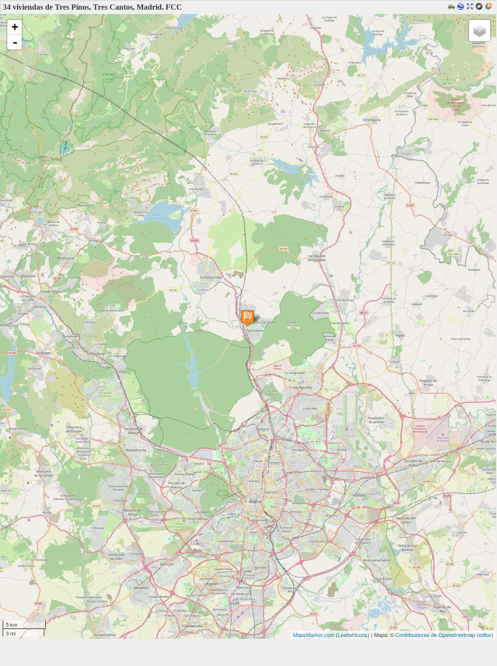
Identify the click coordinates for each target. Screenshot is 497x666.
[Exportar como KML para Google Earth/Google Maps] (461, 7)
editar (485, 634)
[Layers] (479, 30)
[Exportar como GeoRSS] (489, 7)
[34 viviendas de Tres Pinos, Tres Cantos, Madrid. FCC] (247, 318)
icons (361, 634)
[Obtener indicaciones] (452, 7)
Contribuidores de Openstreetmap (435, 634)
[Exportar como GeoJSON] (480, 7)
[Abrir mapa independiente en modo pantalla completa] (471, 7)
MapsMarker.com (313, 634)
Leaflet (346, 634)
